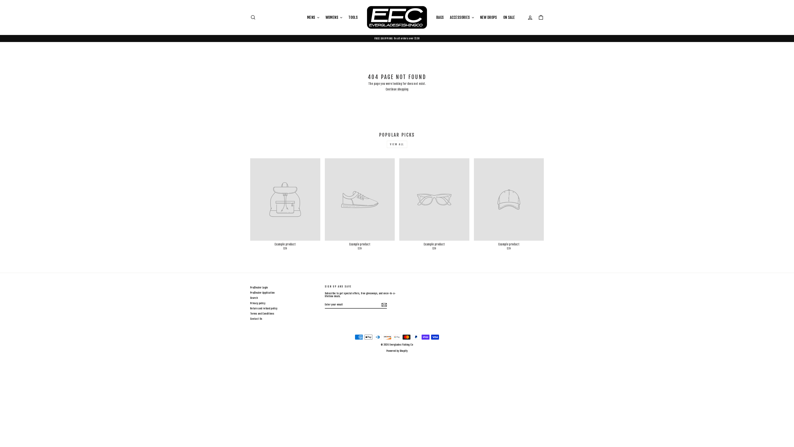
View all (397, 144)
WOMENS (332, 17)
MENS (311, 17)
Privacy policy (257, 303)
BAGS (440, 17)
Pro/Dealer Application (262, 292)
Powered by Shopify (397, 350)
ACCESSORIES (460, 17)
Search (254, 297)
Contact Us (256, 318)
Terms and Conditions (262, 313)
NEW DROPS (488, 17)
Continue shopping (397, 89)
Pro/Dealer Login (259, 287)
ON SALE (509, 17)
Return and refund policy (263, 308)
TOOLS (353, 17)
